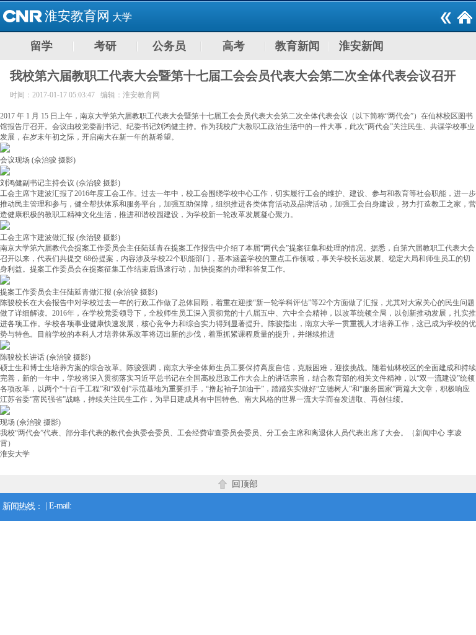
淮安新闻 (361, 46)
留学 (41, 46)
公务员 (169, 46)
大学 (122, 17)
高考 (234, 46)
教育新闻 (297, 46)
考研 (105, 46)
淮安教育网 (77, 16)
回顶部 (245, 484)
